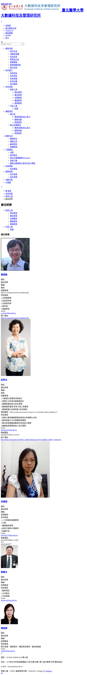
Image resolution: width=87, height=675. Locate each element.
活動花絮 (9, 180)
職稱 (3, 285)
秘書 (16, 109)
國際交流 (9, 136)
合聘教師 (18, 98)
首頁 (9, 191)
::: (1, 21)
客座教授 (18, 103)
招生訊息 (13, 57)
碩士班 (12, 114)
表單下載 (13, 161)
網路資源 (9, 171)
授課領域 (4, 290)
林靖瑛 (4, 501)
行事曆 (8, 182)
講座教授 (18, 100)
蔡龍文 (4, 572)
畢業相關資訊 (15, 65)
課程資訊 (9, 111)
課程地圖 (18, 120)
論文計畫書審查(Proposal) (20, 158)
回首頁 (8, 26)
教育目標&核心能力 (22, 117)
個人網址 (4, 316)
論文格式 (13, 155)
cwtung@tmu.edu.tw (8, 313)
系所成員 (9, 87)
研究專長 (4, 295)
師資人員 (13, 89)
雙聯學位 (13, 139)
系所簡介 (9, 70)
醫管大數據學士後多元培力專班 (22, 163)
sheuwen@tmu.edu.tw (9, 430)
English (8, 35)
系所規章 (13, 84)
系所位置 (13, 81)
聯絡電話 (4, 433)
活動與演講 (14, 54)
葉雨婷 (4, 628)
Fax (2, 542)
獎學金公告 (14, 59)
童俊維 (4, 274)
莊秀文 (4, 380)
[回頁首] (2, 673)
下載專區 (9, 150)
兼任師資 (18, 95)
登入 (7, 38)
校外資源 (13, 177)
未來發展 (13, 79)
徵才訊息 (13, 68)
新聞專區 (13, 62)
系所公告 (13, 51)
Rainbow (49, 671)
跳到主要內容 (6, 4)
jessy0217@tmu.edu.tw (9, 535)
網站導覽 (9, 33)
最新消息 (9, 48)
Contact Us (9, 30)
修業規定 (18, 122)
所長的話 (13, 73)
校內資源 (13, 174)
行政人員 (13, 106)
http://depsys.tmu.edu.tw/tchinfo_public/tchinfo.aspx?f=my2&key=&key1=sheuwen (31, 440)
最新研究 (13, 144)
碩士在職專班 (15, 125)
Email (3, 311)
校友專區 (9, 166)
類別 (3, 279)
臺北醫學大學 (10, 28)
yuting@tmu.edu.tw (8, 651)
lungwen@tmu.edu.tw (9, 600)
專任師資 (18, 92)
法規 (12, 152)
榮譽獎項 (13, 147)
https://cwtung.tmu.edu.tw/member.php (15, 318)
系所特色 (13, 76)
